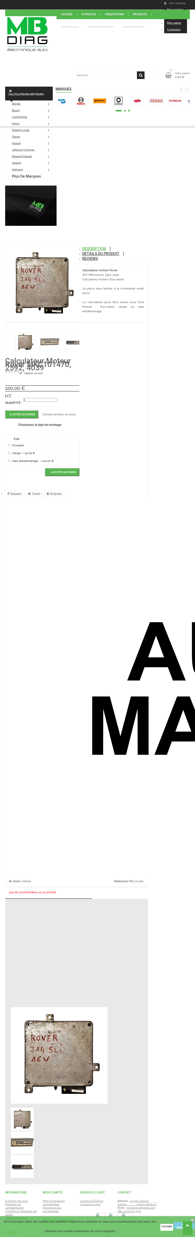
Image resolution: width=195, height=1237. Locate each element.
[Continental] (99, 101)
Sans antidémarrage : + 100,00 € (33, 460)
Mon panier (174, 23)
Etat (17, 439)
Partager (15, 493)
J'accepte (166, 1226)
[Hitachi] (175, 101)
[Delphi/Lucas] (137, 101)
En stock (14, 881)
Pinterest (56, 493)
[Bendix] (62, 101)
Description (94, 248)
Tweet (36, 493)
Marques (63, 89)
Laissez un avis (33, 373)
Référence (121, 881)
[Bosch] (80, 101)
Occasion (18, 445)
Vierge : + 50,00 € (23, 453)
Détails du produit (100, 253)
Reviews (90, 258)
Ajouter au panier (22, 414)
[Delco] (118, 101)
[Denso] (156, 101)
